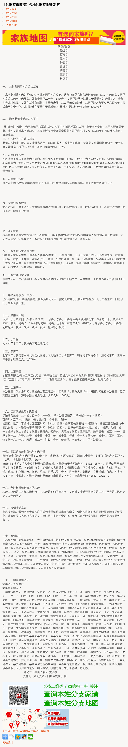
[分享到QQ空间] (17, 736)
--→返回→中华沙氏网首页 (33, 731)
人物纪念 (11, 25)
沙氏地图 (11, 21)
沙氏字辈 (11, 13)
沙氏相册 (11, 17)
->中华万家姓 (10, 731)
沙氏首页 (11, 9)
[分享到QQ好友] (24, 736)
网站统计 (7, 742)
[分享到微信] (30, 736)
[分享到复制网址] (11, 736)
